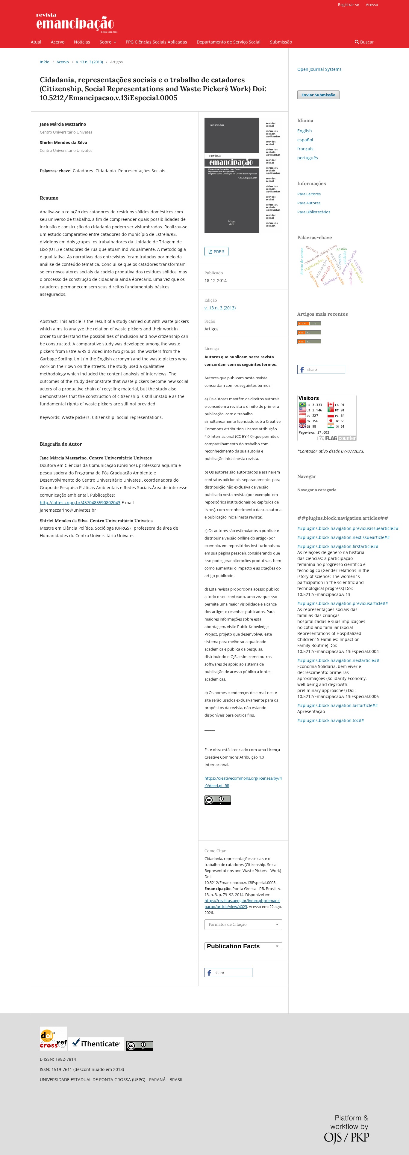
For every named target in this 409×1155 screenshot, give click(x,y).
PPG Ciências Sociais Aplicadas (156, 42)
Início (44, 62)
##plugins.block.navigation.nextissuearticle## (343, 537)
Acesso (372, 4)
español (305, 140)
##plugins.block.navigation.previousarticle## (342, 603)
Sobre (106, 42)
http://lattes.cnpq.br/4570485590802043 (80, 502)
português (307, 158)
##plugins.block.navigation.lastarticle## (337, 705)
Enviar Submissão (318, 95)
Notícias (82, 42)
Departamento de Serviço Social (228, 42)
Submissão (281, 42)
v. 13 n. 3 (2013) (89, 62)
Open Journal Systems (319, 69)
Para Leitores (309, 194)
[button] (228, 972)
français (305, 149)
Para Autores (308, 203)
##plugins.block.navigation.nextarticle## (338, 660)
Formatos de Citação (228, 924)
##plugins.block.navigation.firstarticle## (337, 546)
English (304, 131)
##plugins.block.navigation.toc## (330, 720)
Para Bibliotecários (313, 212)
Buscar (366, 42)
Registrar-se (348, 4)
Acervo (57, 42)
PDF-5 (218, 251)
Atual (36, 42)
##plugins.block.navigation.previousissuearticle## (348, 528)
